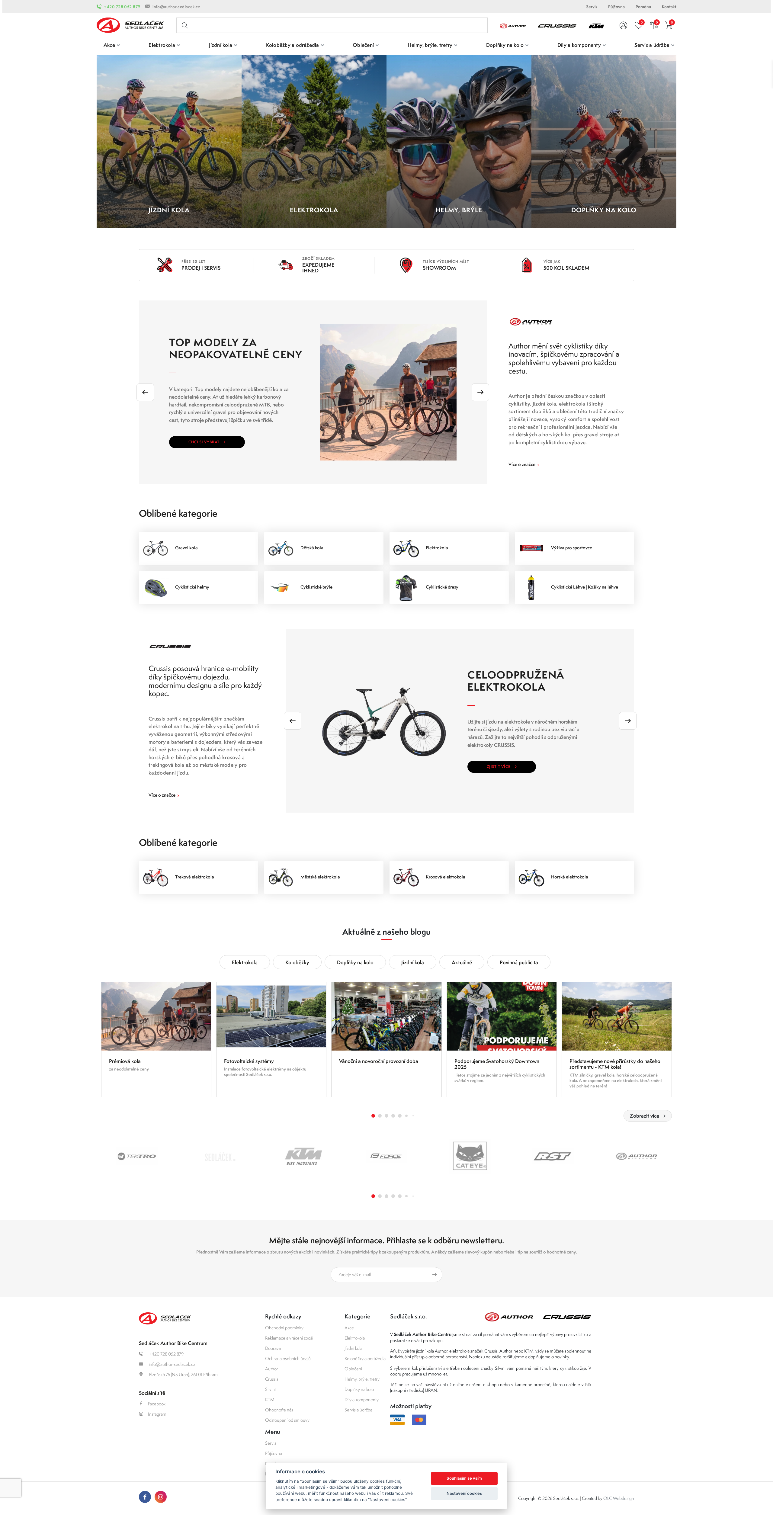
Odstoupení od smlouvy (287, 1420)
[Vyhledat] (183, 25)
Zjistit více (502, 766)
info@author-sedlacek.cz (176, 6)
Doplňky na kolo (355, 962)
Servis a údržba (358, 1410)
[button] (373, 1116)
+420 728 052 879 (122, 6)
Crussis (271, 1379)
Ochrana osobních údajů (288, 1358)
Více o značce (523, 464)
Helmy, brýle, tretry (362, 1379)
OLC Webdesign (618, 1498)
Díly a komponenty (362, 1399)
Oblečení (353, 1369)
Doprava (273, 1348)
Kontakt (669, 6)
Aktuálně (462, 962)
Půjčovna (616, 6)
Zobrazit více (644, 1115)
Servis (591, 6)
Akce (349, 1327)
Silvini (270, 1389)
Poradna (643, 6)
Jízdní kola (412, 962)
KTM (269, 1399)
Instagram (157, 1414)
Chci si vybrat (207, 441)
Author (271, 1369)
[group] (156, 1039)
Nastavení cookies (464, 1493)
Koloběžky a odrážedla (365, 1358)
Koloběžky (297, 962)
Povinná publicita (519, 962)
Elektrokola (245, 962)
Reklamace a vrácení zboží (289, 1338)
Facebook (157, 1404)
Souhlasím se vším (464, 1478)
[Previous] (145, 392)
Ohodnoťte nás (279, 1410)
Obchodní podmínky (284, 1327)
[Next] (480, 392)
